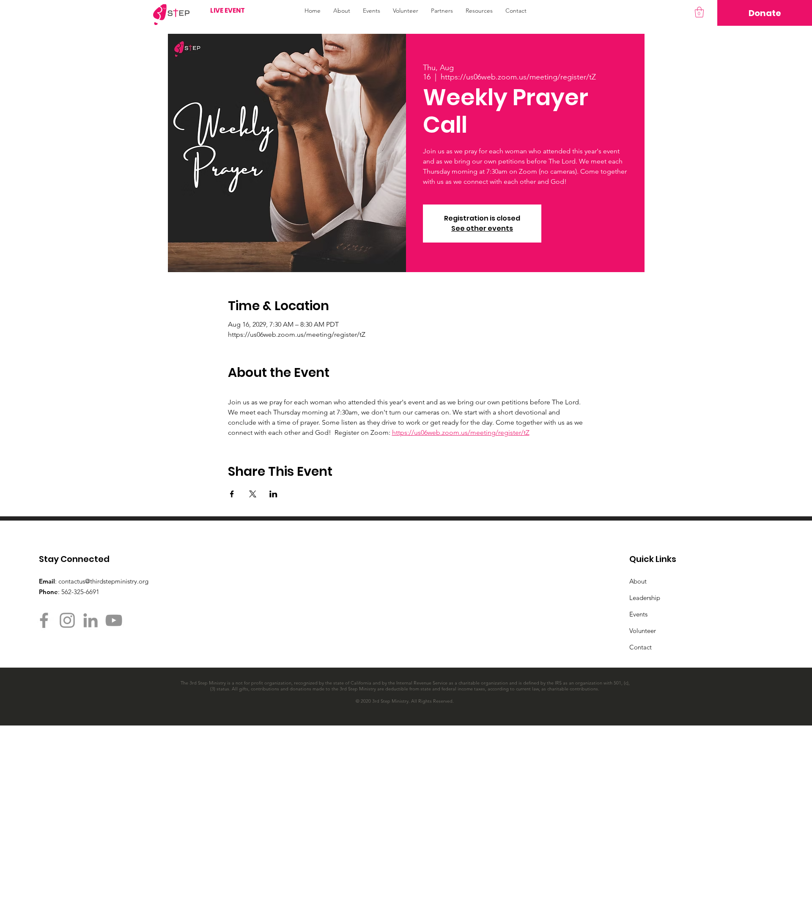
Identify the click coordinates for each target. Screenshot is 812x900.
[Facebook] (44, 620)
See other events (482, 228)
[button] (699, 12)
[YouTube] (114, 620)
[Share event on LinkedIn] (273, 494)
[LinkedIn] (90, 620)
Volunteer (642, 631)
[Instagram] (67, 620)
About (638, 581)
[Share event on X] (253, 494)
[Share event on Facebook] (232, 494)
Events (638, 614)
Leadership (644, 598)
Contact (640, 647)
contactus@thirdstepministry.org (103, 581)
